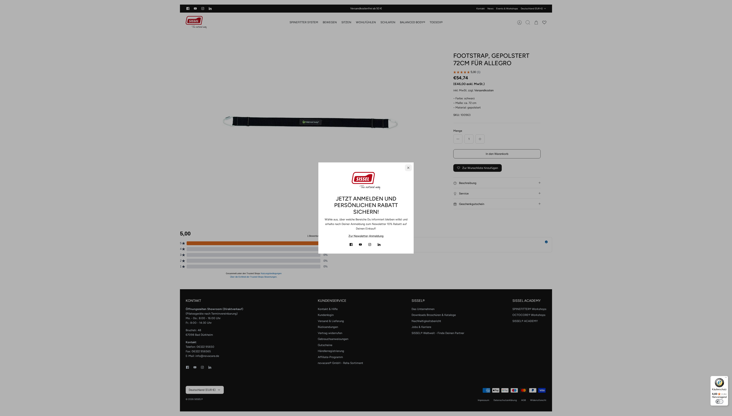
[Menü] (726, 378)
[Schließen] (408, 167)
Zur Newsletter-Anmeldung (366, 236)
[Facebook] (351, 244)
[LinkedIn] (379, 244)
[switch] (719, 401)
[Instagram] (369, 244)
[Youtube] (360, 244)
